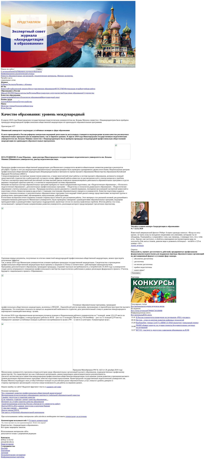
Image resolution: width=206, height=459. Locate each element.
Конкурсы (29, 106)
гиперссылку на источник (76, 416)
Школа (3, 93)
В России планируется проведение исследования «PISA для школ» (163, 317)
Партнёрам (5, 450)
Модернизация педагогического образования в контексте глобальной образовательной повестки (40, 395)
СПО (8, 93)
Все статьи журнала (139, 311)
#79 (148, 311)
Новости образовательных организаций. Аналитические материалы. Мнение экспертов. (37, 75)
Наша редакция (7, 444)
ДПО (12, 93)
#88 (160, 311)
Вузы (10, 89)
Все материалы (137, 306)
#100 (157, 311)
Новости (4, 89)
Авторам (4, 453)
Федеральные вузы (72, 89)
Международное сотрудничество (49, 93)
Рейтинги (17, 97)
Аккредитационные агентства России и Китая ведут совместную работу (30, 404)
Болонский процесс (20, 89)
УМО (62, 89)
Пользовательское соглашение (13, 455)
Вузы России (6, 108)
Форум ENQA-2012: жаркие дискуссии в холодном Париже (25, 406)
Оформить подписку (25, 71)
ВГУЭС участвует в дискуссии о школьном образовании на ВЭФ (162, 330)
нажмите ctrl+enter (53, 387)
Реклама (4, 448)
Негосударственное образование (41, 89)
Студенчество (88, 93)
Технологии (20, 106)
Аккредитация (7, 97)
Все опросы (200, 250)
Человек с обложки (24, 84)
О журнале (5, 71)
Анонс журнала (137, 245)
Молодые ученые (8, 106)
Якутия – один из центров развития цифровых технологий (160, 320)
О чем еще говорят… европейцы (14, 408)
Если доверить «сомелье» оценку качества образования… (24, 399)
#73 (154, 311)
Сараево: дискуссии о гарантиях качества (18, 397)
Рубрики (4, 84)
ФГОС (57, 89)
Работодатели (12, 102)
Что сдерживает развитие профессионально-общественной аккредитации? (31, 393)
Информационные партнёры (12, 457)
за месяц (161, 306)
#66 (151, 311)
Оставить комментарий (38, 420)
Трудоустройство (25, 102)
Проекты (13, 71)
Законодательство (22, 93)
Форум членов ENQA (10, 410)
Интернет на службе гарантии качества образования (22, 402)
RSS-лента (147, 315)
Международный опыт (50, 97)
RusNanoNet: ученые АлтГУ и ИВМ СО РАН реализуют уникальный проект (167, 323)
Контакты (38, 71)
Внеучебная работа (87, 89)
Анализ (4, 102)
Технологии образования (31, 97)
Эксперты (12, 84)
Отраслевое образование (73, 93)
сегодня (146, 306)
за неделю (153, 306)
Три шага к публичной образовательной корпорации (22, 412)
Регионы (32, 93)
